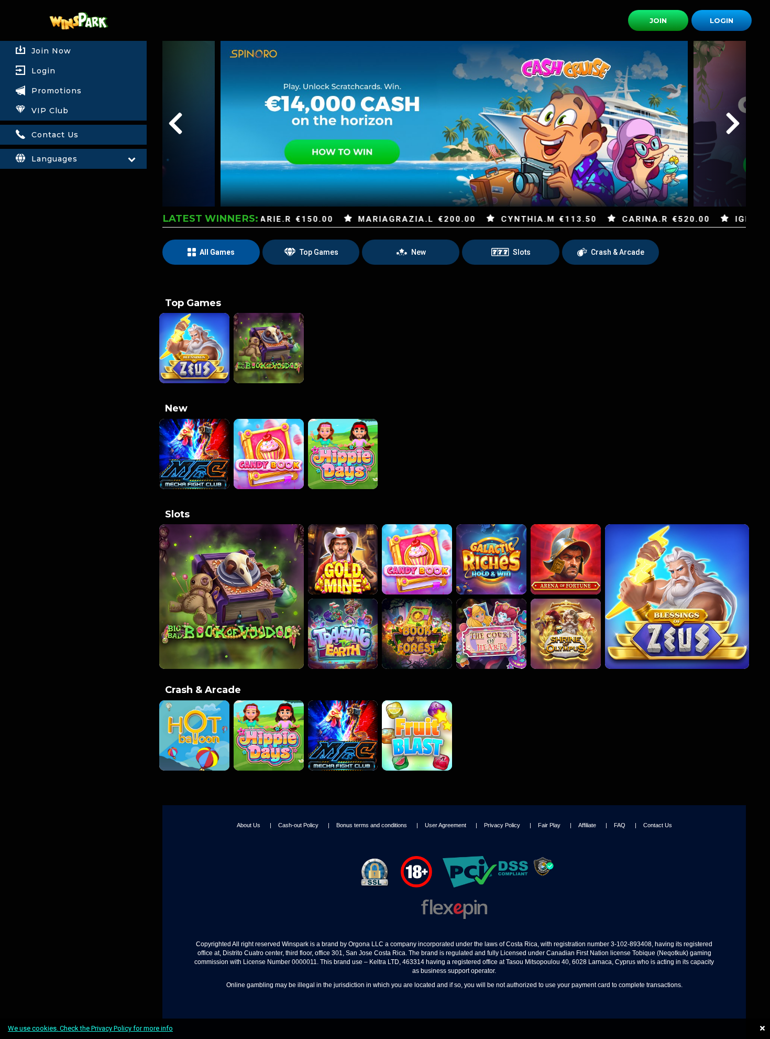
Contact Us (657, 825)
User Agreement (446, 825)
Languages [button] (54, 159)
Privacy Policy (503, 825)
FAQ (620, 825)
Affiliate (588, 825)
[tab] (73, 71)
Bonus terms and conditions (372, 825)
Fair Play (550, 825)
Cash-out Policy (299, 825)
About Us (249, 825)
